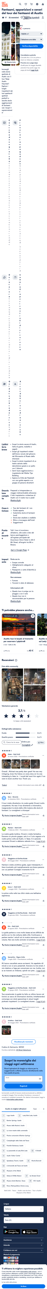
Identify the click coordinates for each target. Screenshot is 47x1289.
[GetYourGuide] (5, 4)
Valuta (6, 1215)
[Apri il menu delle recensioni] (43, 755)
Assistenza (7, 1240)
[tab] (16, 1109)
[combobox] (27, 745)
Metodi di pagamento (11, 1255)
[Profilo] (42, 4)
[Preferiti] (25, 4)
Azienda (6, 1245)
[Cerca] (20, 4)
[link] (18, 634)
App (5, 1227)
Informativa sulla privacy (14, 1099)
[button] (10, 17)
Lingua (6, 1204)
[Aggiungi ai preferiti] (33, 616)
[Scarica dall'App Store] (30, 1232)
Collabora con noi (10, 1250)
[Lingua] (37, 4)
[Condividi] (43, 17)
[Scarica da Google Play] (11, 1232)
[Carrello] (31, 4)
